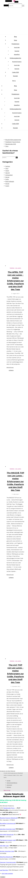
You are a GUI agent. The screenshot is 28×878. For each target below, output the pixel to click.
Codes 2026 (15, 72)
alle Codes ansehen (7, 873)
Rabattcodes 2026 (10, 144)
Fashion (7, 166)
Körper (7, 183)
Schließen (3, 877)
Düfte (7, 179)
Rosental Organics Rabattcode (9, 818)
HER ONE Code (4, 845)
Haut (6, 168)
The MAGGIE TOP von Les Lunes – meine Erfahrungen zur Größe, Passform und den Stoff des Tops (15, 481)
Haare (7, 170)
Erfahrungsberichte (15, 58)
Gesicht (7, 173)
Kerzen (7, 177)
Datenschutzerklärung (12, 782)
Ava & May (17, 47)
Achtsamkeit (9, 175)
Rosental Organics (17, 61)
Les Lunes (18, 268)
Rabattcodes (7, 808)
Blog (15, 36)
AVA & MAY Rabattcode (6, 834)
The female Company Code (8, 840)
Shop (15, 40)
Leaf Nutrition (4, 870)
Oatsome (17, 68)
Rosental (17, 51)
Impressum (9, 785)
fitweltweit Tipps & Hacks (12, 142)
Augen (7, 186)
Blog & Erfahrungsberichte (13, 140)
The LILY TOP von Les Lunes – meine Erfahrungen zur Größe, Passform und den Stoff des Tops (15, 673)
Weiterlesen (10, 367)
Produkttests (15, 44)
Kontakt (15, 76)
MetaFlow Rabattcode (6, 857)
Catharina (11, 370)
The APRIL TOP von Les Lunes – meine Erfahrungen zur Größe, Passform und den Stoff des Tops (15, 281)
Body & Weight (9, 181)
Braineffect (17, 54)
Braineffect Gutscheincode (7, 823)
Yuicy (13, 808)
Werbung (9, 787)
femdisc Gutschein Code (7, 851)
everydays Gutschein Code (7, 829)
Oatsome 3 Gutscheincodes (8, 862)
